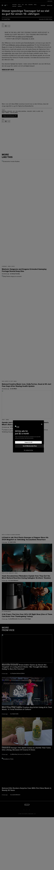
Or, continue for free (28, 450)
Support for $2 (28, 442)
